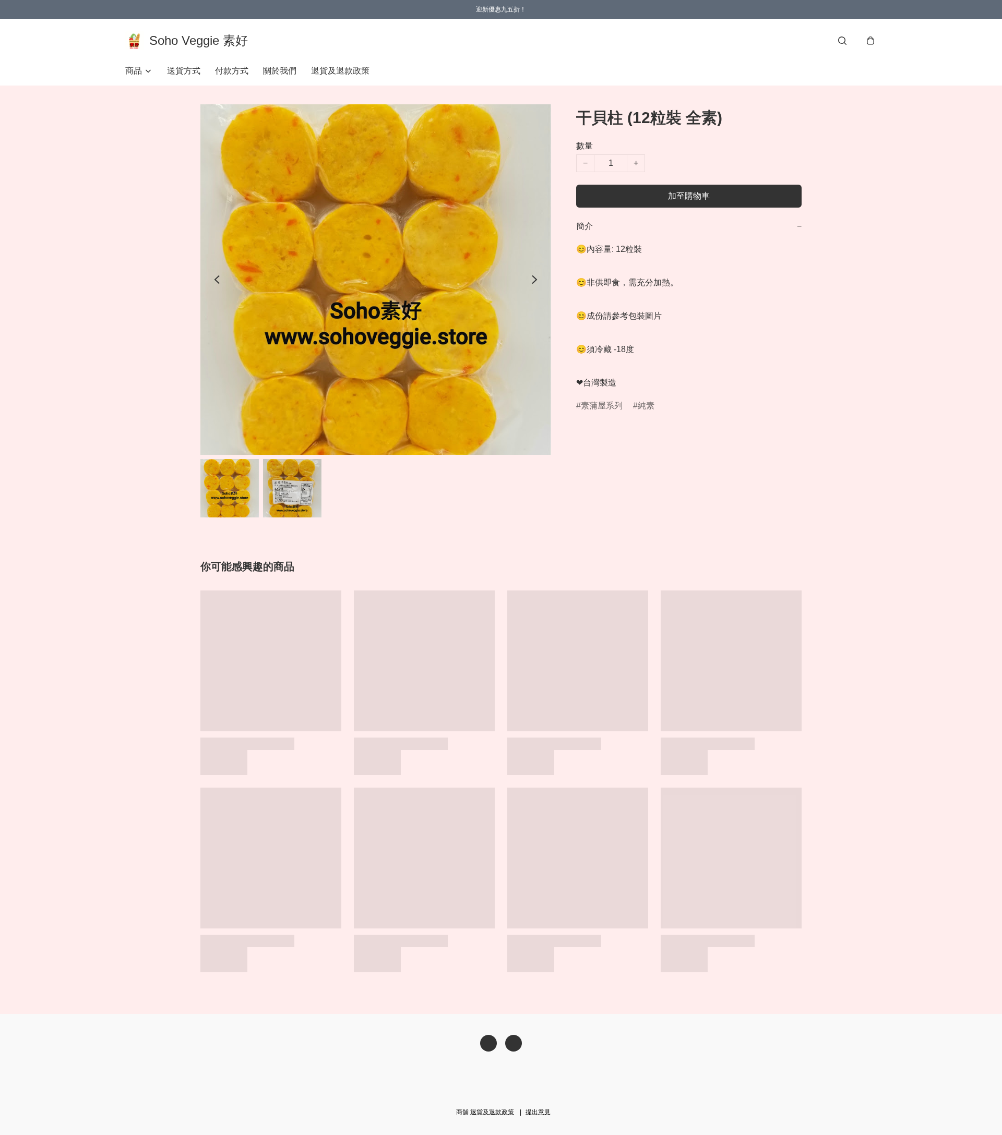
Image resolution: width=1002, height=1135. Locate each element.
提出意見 (538, 1112)
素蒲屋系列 (602, 405)
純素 (646, 405)
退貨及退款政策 (340, 70)
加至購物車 (689, 195)
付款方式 (231, 70)
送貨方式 (183, 70)
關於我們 (279, 70)
